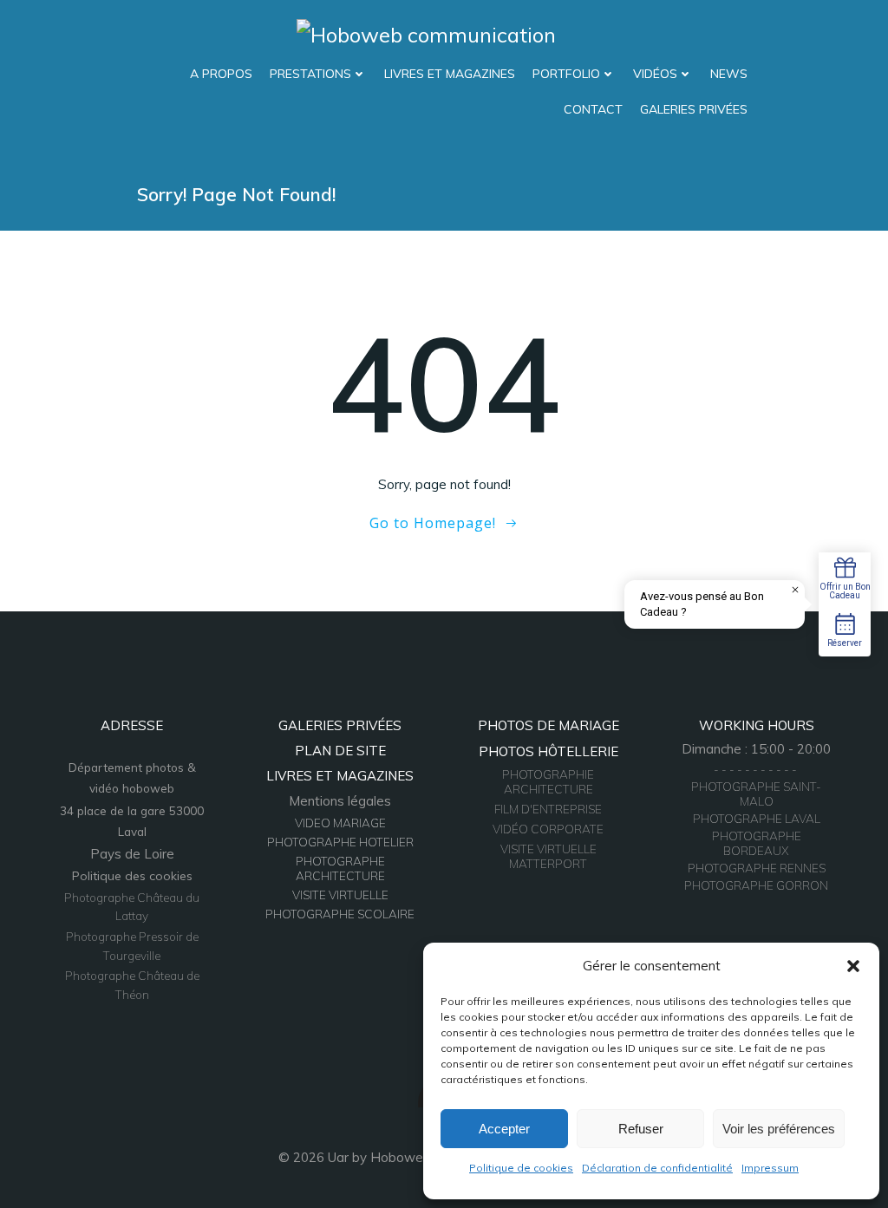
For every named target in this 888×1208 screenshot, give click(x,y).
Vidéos (655, 74)
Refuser (640, 1128)
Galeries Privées (694, 109)
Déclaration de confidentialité (657, 1167)
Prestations (310, 74)
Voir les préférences (778, 1128)
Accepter (504, 1128)
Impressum (770, 1167)
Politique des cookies (132, 876)
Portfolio (566, 74)
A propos (221, 74)
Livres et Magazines (449, 74)
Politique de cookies (521, 1167)
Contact (593, 109)
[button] (853, 966)
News (729, 74)
